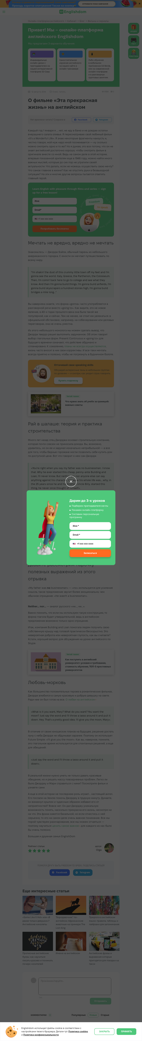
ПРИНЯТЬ (126, 1031)
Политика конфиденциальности (41, 1035)
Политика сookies (78, 1031)
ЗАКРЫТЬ (104, 1031)
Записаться (90, 553)
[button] (71, 481)
